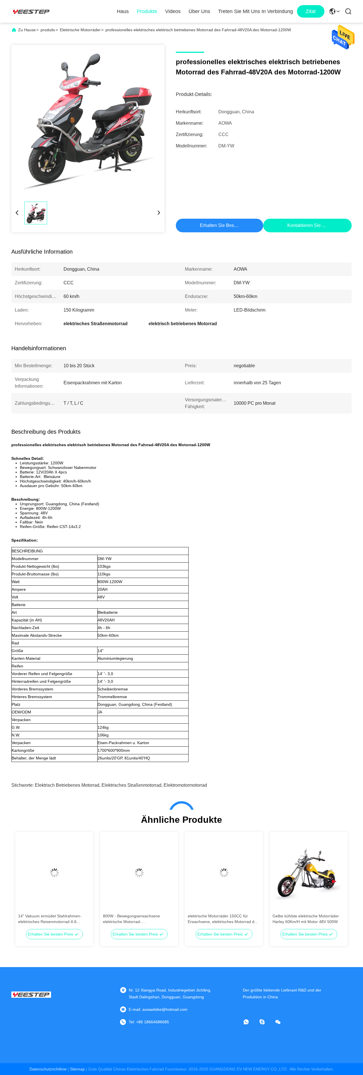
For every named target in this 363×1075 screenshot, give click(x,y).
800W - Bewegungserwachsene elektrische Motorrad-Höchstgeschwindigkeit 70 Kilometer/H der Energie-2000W (137, 919)
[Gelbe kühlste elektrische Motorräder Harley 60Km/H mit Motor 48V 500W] (309, 873)
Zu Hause (27, 30)
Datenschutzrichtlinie (48, 1069)
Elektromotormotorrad (185, 785)
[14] (54, 873)
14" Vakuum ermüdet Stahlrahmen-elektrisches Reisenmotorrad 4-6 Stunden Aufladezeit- (49, 919)
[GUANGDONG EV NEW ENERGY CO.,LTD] (31, 11)
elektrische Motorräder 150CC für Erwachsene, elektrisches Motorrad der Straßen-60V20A (223, 919)
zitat (311, 11)
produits (48, 30)
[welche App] (250, 1021)
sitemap (77, 1069)
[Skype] (266, 1021)
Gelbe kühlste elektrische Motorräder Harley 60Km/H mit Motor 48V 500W (306, 919)
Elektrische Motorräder (80, 30)
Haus (123, 11)
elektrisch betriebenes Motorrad (67, 785)
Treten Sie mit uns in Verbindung (255, 11)
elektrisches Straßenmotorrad (131, 785)
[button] (25, 882)
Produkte (147, 11)
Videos (173, 11)
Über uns (199, 11)
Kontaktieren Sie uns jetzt (314, 225)
